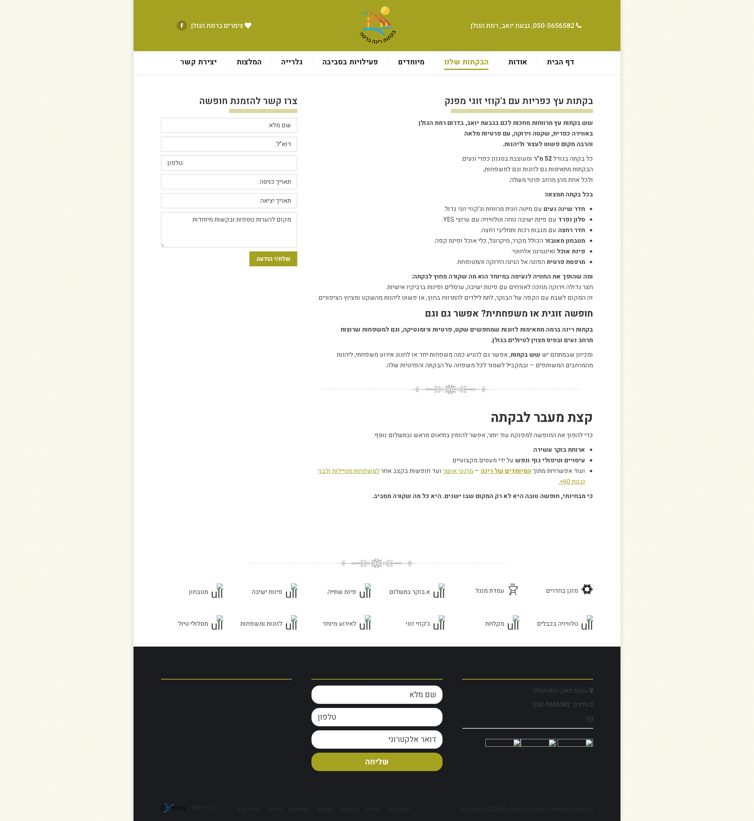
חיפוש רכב (473, 809)
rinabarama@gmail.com (554, 719)
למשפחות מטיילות (355, 471)
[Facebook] (182, 25)
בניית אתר (201, 807)
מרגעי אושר (458, 471)
